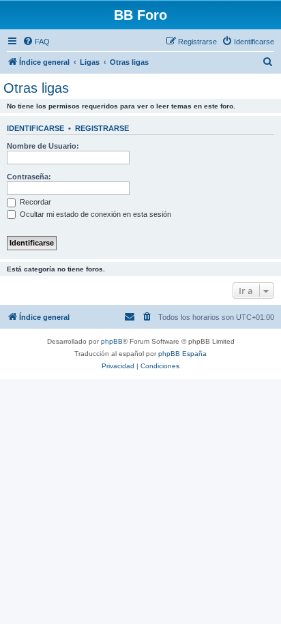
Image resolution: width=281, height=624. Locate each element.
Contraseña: (29, 177)
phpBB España (182, 353)
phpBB (112, 341)
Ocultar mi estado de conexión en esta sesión (94, 214)
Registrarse (102, 128)
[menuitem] (36, 41)
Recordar (34, 202)
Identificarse (35, 128)
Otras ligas (36, 87)
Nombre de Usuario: (43, 146)
